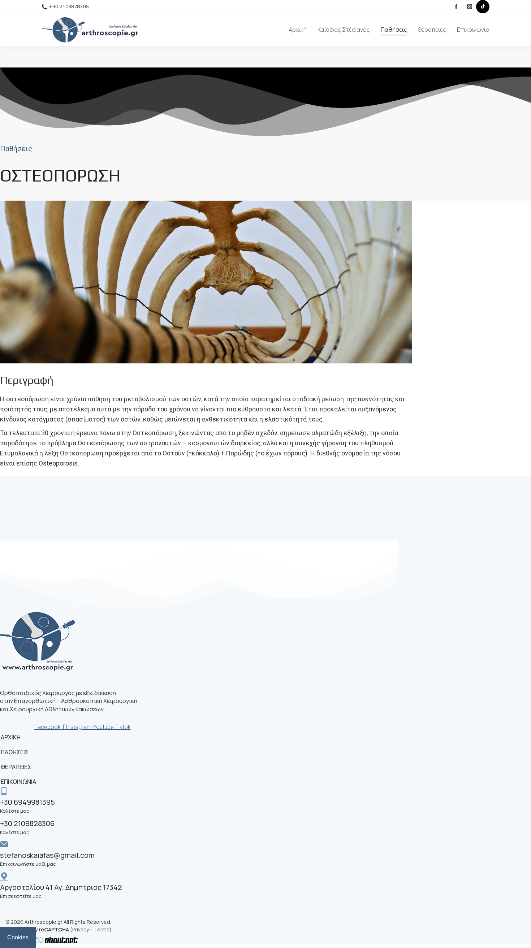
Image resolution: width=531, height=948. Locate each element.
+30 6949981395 (27, 802)
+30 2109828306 (68, 6)
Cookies (18, 937)
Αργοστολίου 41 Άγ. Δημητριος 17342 (61, 887)
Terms (101, 929)
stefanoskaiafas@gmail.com (47, 855)
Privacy (80, 929)
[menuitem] (298, 29)
